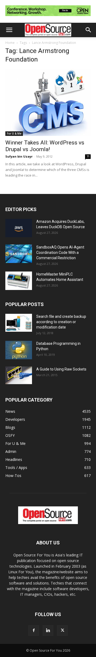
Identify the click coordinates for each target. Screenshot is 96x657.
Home (10, 42)
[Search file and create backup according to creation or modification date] (18, 323)
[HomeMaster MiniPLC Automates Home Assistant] (18, 281)
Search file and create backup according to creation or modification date (61, 321)
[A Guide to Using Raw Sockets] (18, 375)
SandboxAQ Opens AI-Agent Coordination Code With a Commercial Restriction (60, 252)
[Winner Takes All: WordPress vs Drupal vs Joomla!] (48, 102)
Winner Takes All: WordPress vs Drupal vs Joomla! (44, 145)
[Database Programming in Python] (18, 350)
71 (88, 156)
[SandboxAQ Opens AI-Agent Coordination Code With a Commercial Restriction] (18, 254)
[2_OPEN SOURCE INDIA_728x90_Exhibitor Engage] (48, 17)
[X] (62, 630)
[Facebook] (33, 630)
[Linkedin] (48, 630)
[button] (9, 30)
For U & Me (14, 133)
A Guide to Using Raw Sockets (61, 369)
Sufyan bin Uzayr (19, 156)
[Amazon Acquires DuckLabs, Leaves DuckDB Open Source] (18, 228)
